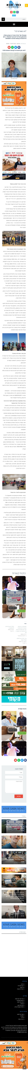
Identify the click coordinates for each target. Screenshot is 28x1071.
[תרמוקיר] (14, 162)
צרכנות (22, 1003)
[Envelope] (11, 12)
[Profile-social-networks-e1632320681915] (14, 699)
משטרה (22, 1016)
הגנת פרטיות (21, 985)
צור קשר (22, 987)
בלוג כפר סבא (20, 1005)
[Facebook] (17, 12)
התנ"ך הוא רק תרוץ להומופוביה (9, 627)
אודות (22, 984)
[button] (26, 5)
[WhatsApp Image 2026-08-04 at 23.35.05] (14, 93)
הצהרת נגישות (20, 989)
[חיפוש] (3, 19)
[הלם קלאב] (14, 176)
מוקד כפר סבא (20, 1014)
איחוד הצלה (21, 1019)
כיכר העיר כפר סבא (19, 998)
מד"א (22, 1017)
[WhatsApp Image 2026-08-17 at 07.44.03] (14, 658)
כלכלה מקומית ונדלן (19, 1007)
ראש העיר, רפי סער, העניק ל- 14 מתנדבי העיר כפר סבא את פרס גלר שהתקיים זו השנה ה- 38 (20, 629)
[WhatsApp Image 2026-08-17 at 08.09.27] (14, 683)
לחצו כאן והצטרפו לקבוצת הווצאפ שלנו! (14, 50)
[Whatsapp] (14, 12)
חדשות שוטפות (20, 1000)
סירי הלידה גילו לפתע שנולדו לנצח (21, 639)
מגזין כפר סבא (20, 1002)
